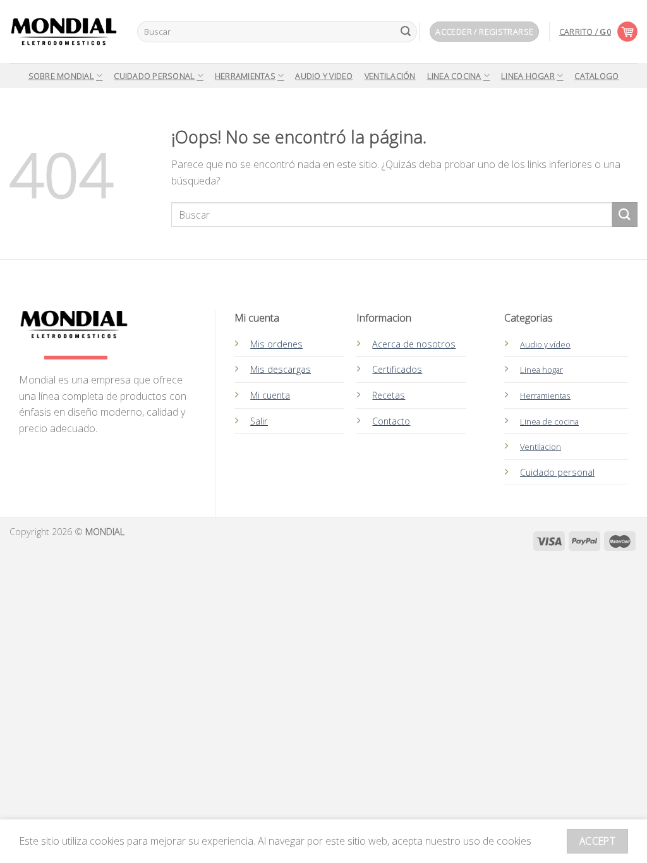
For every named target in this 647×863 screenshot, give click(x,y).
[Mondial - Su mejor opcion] (63, 31)
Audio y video (324, 75)
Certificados (397, 369)
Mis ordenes (276, 344)
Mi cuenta (270, 395)
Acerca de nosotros (414, 344)
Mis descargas (280, 369)
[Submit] (405, 31)
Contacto (391, 421)
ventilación (390, 75)
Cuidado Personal (154, 75)
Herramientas (245, 75)
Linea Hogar (528, 75)
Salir (259, 421)
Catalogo (596, 75)
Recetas (388, 395)
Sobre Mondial (61, 75)
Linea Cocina (454, 75)
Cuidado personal (557, 472)
